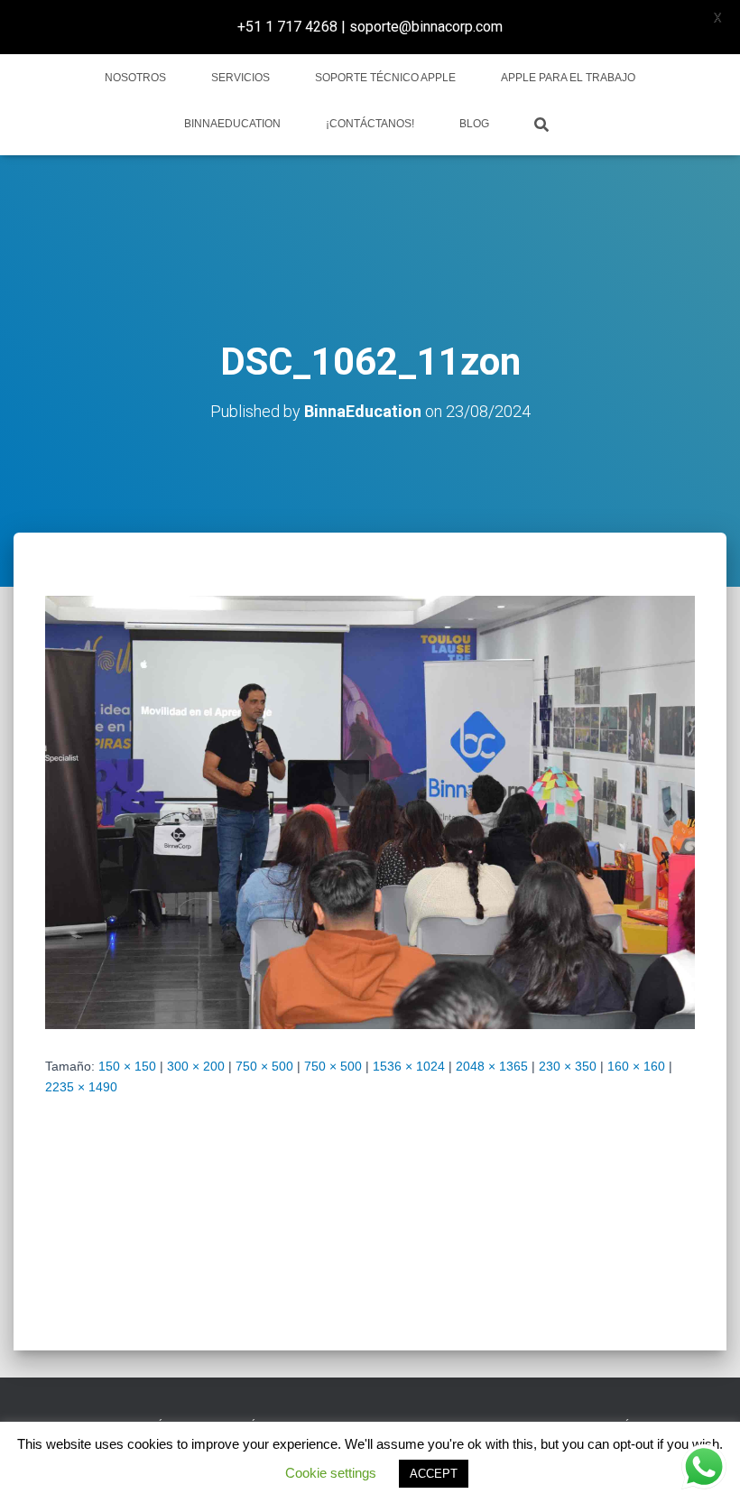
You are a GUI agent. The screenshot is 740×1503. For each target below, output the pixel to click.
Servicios (240, 77)
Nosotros (135, 77)
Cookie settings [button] (330, 1472)
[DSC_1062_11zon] (370, 811)
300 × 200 (196, 1066)
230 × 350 (568, 1066)
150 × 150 (127, 1066)
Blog (474, 123)
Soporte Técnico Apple (385, 77)
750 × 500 (264, 1066)
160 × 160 (636, 1066)
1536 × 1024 (409, 1066)
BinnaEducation (232, 123)
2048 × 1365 (492, 1066)
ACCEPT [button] (434, 1473)
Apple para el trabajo (568, 77)
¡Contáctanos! (370, 123)
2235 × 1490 (81, 1087)
